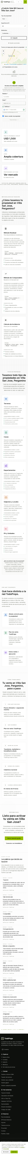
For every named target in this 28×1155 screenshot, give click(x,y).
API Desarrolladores (6, 1119)
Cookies (3, 1131)
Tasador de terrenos (6, 1077)
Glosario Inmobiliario (6, 1106)
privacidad (6, 1148)
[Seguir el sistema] (25, 2)
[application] (14, 57)
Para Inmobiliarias (5, 1117)
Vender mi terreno (12, 2)
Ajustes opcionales (15, 43)
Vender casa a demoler (7, 1080)
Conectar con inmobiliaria (14, 843)
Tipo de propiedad (6, 15)
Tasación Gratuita (5, 1093)
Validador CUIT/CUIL (6, 1101)
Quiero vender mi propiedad (12, 116)
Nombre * (5, 93)
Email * (4, 100)
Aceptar (14, 1152)
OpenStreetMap (13, 64)
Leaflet (6, 64)
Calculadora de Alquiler (7, 1095)
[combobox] (4, 19)
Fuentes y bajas (5, 1133)
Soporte (3, 1122)
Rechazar (6, 1152)
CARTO (24, 64)
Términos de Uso (5, 1125)
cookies (22, 1147)
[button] (14, 56)
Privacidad (4, 1128)
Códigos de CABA (5, 1109)
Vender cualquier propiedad (8, 1085)
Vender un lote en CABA (7, 1074)
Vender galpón (5, 1082)
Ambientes (4, 30)
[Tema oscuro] (22, 2)
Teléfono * (7, 106)
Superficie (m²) (5, 23)
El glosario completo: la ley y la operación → (13, 1029)
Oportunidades (5, 1104)
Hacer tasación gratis (14, 838)
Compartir (14, 38)
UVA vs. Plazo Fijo (5, 1098)
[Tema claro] (18, 2)
